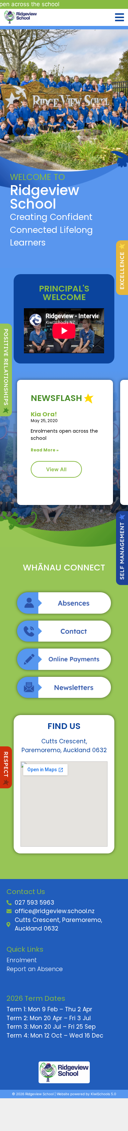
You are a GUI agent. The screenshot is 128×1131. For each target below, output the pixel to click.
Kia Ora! (44, 414)
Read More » (45, 450)
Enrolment (21, 960)
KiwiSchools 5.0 (103, 1094)
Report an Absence (34, 969)
